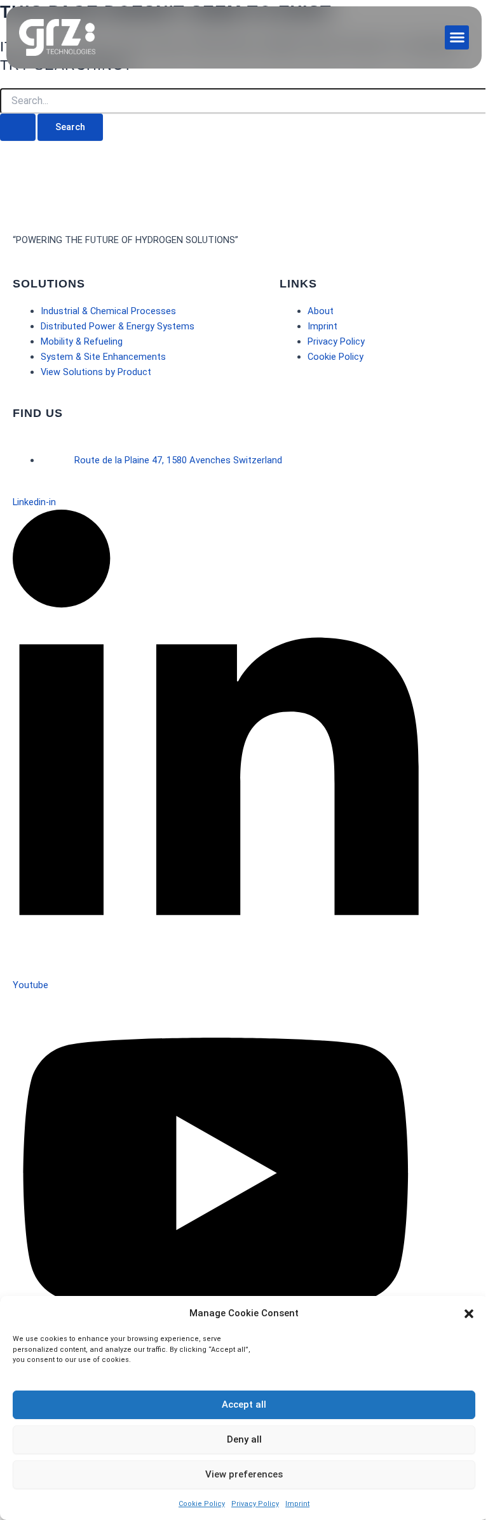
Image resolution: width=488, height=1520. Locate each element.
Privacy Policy (255, 1504)
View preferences (244, 1474)
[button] (469, 1313)
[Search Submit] (18, 127)
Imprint (297, 1504)
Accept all (244, 1404)
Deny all (244, 1439)
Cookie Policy (202, 1504)
